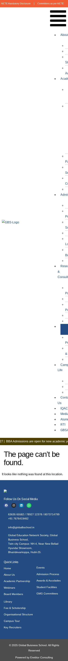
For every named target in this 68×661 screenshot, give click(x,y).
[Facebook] (6, 505)
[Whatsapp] (29, 505)
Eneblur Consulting (41, 657)
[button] (58, 19)
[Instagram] (13, 505)
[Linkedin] (21, 505)
